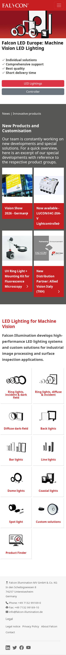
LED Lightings (33, 83)
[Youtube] (29, 648)
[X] (15, 648)
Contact (10, 632)
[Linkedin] (9, 648)
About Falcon (49, 626)
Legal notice (13, 626)
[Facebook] (22, 648)
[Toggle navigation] (59, 5)
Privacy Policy (30, 626)
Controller (33, 92)
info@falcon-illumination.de (26, 612)
